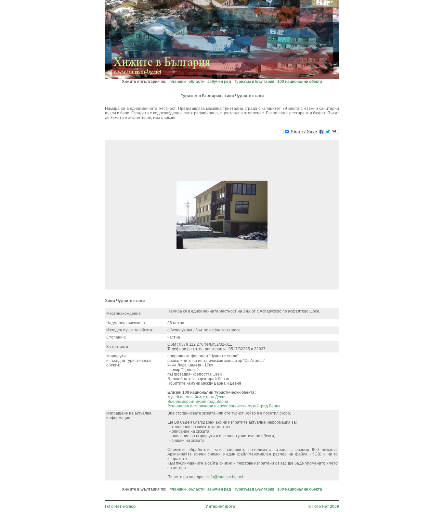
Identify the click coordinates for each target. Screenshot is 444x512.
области (196, 81)
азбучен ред (219, 81)
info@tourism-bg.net (225, 477)
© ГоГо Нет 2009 (323, 506)
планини (177, 81)
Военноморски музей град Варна (197, 401)
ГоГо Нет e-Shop (120, 506)
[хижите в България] (222, 77)
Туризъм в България (254, 81)
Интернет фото (220, 506)
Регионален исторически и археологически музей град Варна (224, 406)
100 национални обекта (299, 81)
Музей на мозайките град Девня (197, 397)
